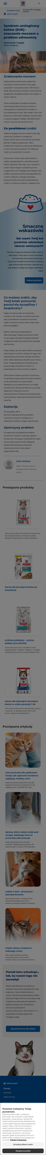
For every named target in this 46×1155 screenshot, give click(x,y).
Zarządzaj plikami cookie (23, 1144)
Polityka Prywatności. (18, 1140)
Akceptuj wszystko (23, 1151)
